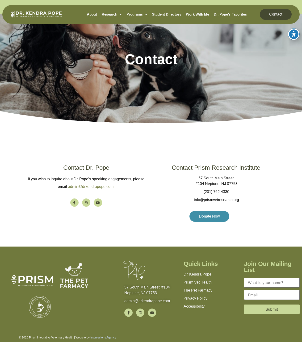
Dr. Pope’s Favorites (230, 14)
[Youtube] (98, 202)
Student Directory (166, 14)
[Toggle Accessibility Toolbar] (293, 34)
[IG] (86, 202)
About (92, 14)
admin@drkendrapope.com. (91, 187)
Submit (272, 309)
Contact (275, 14)
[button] (111, 14)
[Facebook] (74, 202)
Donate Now (209, 216)
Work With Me (197, 14)
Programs (134, 14)
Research (109, 14)
